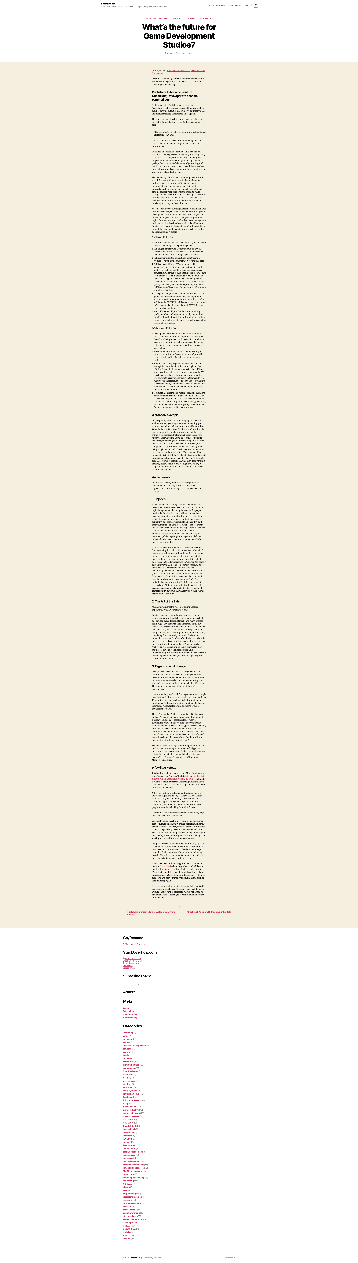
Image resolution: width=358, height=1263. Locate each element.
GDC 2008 (128, 1119)
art (124, 1055)
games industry (165, 19)
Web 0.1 (126, 1235)
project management (132, 1197)
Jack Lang (195, 119)
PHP (125, 1190)
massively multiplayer (133, 1165)
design (126, 1078)
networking (128, 1181)
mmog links (128, 1174)
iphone (126, 1142)
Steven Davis (166, 866)
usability (127, 1232)
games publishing (131, 1113)
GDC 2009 (128, 1123)
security (127, 1206)
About (211, 5)
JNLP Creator (129, 1148)
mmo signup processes (134, 1168)
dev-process (150, 19)
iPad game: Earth (241, 5)
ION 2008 (127, 1139)
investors (127, 1136)
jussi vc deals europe (133, 1152)
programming (129, 1193)
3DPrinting (128, 1033)
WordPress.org (130, 1017)
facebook (127, 1097)
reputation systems (132, 1203)
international (129, 1129)
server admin (129, 1210)
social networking (131, 1213)
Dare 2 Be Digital (130, 1071)
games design (129, 1107)
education (127, 1087)
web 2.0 (126, 1239)
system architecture (132, 1219)
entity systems (130, 1090)
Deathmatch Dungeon (224, 5)
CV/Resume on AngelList (134, 944)
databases (128, 1074)
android (126, 1052)
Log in (126, 1008)
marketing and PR (131, 1161)
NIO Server (128, 1184)
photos (126, 1187)
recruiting (178, 19)
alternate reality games (134, 1045)
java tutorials (129, 1145)
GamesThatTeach (131, 1116)
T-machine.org (108, 4)
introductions (129, 1132)
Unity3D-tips (129, 1229)
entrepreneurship (131, 1094)
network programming (133, 1177)
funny (125, 1103)
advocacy (127, 1039)
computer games (131, 1065)
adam (171, 53)
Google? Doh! (129, 1126)
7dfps (125, 1036)
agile (125, 1042)
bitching (127, 1058)
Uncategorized (206, 19)
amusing (127, 1049)
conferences (129, 1068)
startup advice (191, 19)
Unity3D (126, 1226)
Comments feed (130, 1014)
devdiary (127, 1084)
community (128, 1062)
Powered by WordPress (153, 1258)
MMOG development (132, 1171)
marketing (128, 1158)
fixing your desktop (132, 1100)
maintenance (129, 1155)
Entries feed (129, 1011)
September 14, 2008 (186, 53)
